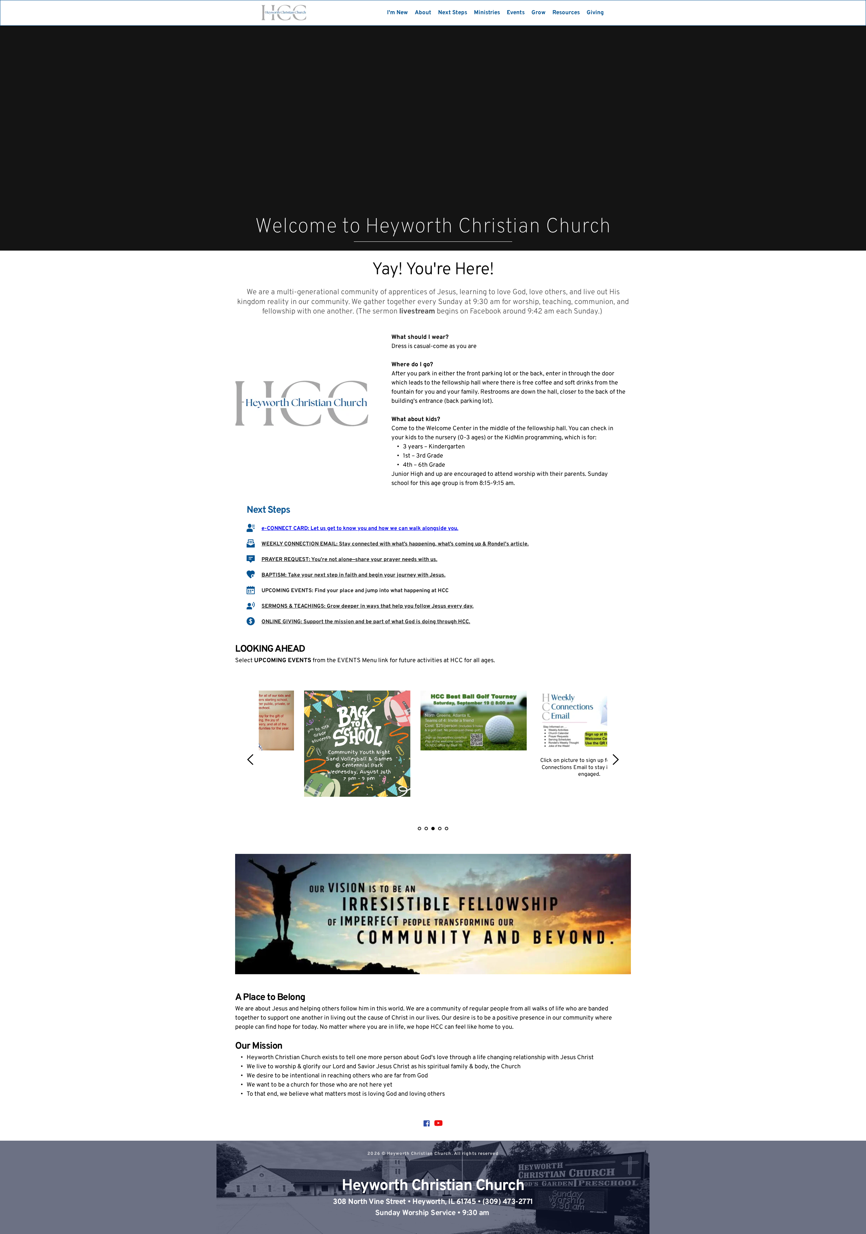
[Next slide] (615, 759)
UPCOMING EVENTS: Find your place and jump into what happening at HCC (355, 590)
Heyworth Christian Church (433, 1186)
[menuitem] (397, 13)
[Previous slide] (250, 759)
